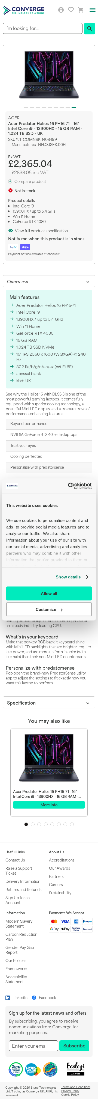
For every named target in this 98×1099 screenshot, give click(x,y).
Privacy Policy (70, 1090)
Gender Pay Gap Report (19, 949)
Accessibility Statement (16, 979)
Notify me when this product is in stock (46, 238)
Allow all (49, 593)
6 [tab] (59, 824)
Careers (56, 884)
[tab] (49, 281)
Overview (17, 281)
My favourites (71, 9)
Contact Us (15, 860)
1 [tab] (26, 824)
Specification (21, 702)
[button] (25, 106)
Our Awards (59, 868)
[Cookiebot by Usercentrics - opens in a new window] (69, 486)
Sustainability (60, 892)
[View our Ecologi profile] (75, 1069)
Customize (46, 609)
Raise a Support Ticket (18, 870)
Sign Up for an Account (17, 900)
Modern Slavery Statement (18, 923)
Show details (68, 577)
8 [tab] (72, 824)
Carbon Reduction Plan (21, 936)
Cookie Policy (70, 1094)
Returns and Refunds (23, 889)
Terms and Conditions (75, 1087)
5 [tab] (52, 824)
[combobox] (42, 28)
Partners (56, 876)
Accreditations (61, 860)
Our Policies (15, 960)
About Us (56, 852)
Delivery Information (22, 881)
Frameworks (16, 968)
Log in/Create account (61, 10)
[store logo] (24, 10)
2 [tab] (33, 824)
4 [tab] (46, 824)
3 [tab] (39, 824)
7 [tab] (65, 824)
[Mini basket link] (81, 10)
